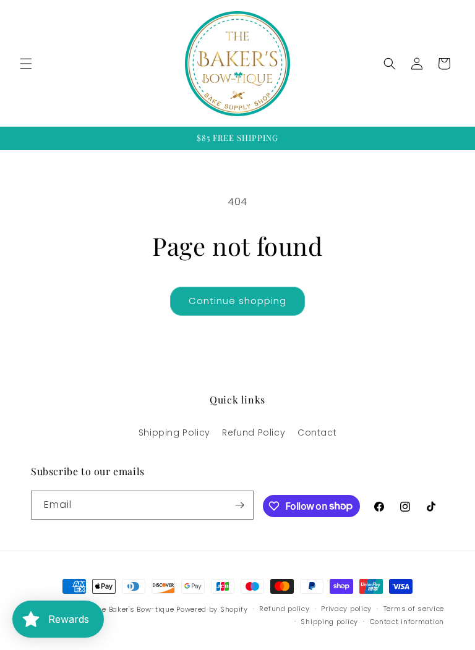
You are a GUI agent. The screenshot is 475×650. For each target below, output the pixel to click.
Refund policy (284, 609)
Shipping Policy (174, 432)
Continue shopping (237, 300)
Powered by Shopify (212, 609)
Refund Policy (253, 432)
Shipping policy (329, 622)
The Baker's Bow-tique (134, 609)
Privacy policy (346, 609)
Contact (316, 432)
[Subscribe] (239, 505)
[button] (26, 63)
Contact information (407, 622)
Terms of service (413, 609)
